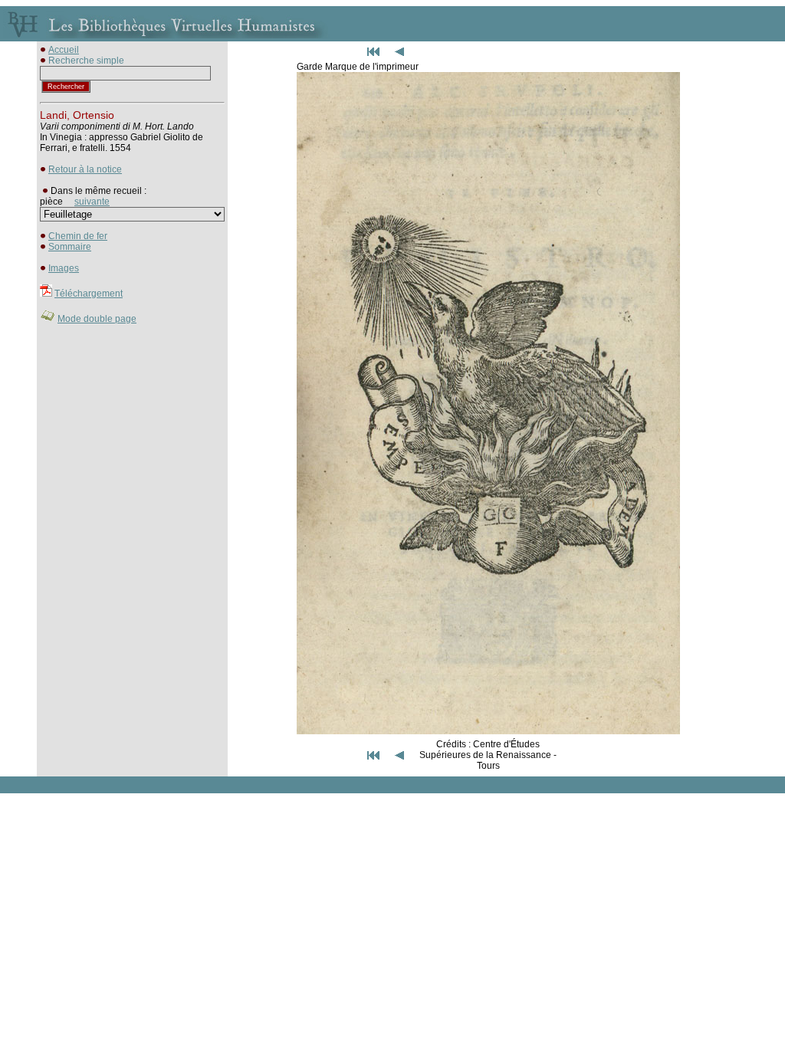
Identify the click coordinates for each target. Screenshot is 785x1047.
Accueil (63, 49)
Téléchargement (88, 293)
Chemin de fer (77, 236)
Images (63, 268)
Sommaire (69, 246)
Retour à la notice (85, 169)
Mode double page (96, 318)
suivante (92, 201)
